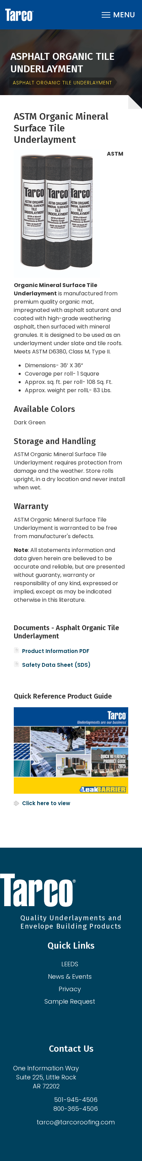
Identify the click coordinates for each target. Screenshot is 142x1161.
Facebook (56, 1020)
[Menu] (118, 14)
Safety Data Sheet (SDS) (56, 665)
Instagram (66, 1020)
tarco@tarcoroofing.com (76, 1122)
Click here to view (46, 803)
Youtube (85, 1020)
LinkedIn (76, 1020)
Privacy (70, 989)
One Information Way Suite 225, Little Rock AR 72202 (46, 1077)
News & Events (70, 976)
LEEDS (69, 964)
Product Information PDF (55, 651)
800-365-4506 (75, 1108)
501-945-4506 (76, 1099)
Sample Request (69, 1001)
